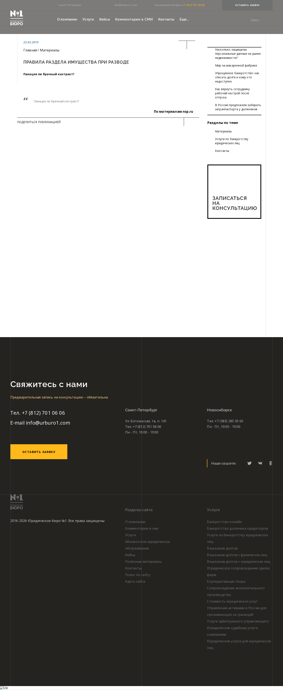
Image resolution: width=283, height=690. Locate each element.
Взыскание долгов (222, 548)
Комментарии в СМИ (134, 19)
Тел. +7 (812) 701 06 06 (37, 412)
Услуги (88, 19)
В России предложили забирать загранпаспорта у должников (238, 107)
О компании (67, 19)
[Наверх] (4, 687)
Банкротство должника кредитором (237, 528)
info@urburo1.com (125, 5)
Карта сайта (135, 581)
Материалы (223, 131)
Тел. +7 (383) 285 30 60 (225, 421)
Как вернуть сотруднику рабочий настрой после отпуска (232, 93)
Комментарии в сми (141, 528)
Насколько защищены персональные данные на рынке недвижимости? (238, 53)
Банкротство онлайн (224, 521)
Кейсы (104, 19)
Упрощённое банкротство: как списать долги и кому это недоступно (237, 77)
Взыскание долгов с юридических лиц (238, 561)
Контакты (166, 19)
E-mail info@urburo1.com (40, 422)
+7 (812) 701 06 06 (193, 5)
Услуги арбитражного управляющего (238, 621)
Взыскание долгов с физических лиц (237, 555)
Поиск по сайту (137, 575)
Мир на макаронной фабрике (236, 65)
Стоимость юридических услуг (232, 601)
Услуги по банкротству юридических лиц (231, 141)
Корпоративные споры (226, 581)
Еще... (184, 19)
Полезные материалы (143, 561)
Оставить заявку (247, 5)
